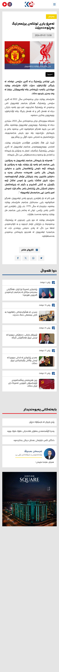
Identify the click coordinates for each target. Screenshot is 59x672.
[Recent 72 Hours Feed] (9, 4)
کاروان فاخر (27, 249)
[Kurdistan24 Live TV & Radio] (4, 4)
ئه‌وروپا (50, 74)
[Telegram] (41, 258)
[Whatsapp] (33, 258)
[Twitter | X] (25, 258)
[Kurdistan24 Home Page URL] (29, 4)
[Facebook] (18, 258)
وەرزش (51, 16)
